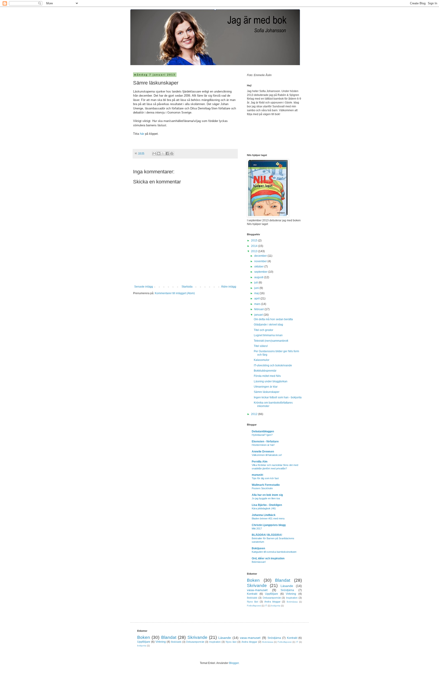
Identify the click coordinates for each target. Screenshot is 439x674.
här (142, 133)
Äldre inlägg (228, 286)
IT (266, 605)
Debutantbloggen (263, 431)
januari (259, 314)
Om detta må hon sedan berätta (273, 319)
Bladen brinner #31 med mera (268, 518)
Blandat (282, 580)
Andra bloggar (272, 601)
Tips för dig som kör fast (265, 478)
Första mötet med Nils (267, 376)
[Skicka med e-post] (154, 153)
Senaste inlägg (143, 286)
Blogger (234, 663)
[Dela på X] (163, 153)
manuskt (257, 474)
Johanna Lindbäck (264, 515)
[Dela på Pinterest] (171, 153)
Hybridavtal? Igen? (262, 434)
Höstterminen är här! (263, 445)
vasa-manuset (257, 590)
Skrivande (257, 585)
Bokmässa (292, 601)
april (257, 298)
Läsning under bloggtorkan (270, 381)
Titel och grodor (263, 330)
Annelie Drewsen (263, 451)
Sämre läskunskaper (266, 392)
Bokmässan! (259, 561)
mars (257, 304)
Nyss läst (252, 601)
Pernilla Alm (260, 461)
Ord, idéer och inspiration (268, 558)
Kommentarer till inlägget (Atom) (175, 293)
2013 (254, 251)
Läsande (287, 586)
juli (256, 282)
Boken (253, 580)
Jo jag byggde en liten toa (266, 498)
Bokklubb (252, 597)
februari (259, 309)
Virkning (291, 593)
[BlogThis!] (158, 153)
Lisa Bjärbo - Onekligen (267, 505)
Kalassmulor (261, 360)
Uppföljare (271, 593)
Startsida (187, 286)
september (261, 271)
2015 (254, 240)
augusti (259, 277)
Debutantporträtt (272, 597)
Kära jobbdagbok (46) (264, 508)
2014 (254, 246)
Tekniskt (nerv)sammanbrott (271, 340)
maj (257, 293)
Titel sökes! (261, 346)
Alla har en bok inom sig (267, 495)
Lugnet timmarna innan (268, 335)
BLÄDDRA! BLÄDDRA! (267, 535)
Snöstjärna (287, 590)
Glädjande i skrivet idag (268, 324)
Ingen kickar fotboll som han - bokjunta (278, 397)
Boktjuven (258, 548)
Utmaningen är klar (266, 386)
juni (257, 288)
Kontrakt (252, 593)
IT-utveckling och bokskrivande (273, 365)
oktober (259, 266)
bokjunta (275, 605)
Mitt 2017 (257, 528)
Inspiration (291, 597)
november (261, 261)
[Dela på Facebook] (167, 153)
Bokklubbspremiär (265, 370)
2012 (254, 414)
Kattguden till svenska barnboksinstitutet (274, 551)
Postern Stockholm (262, 488)
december (261, 255)
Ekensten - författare (265, 441)
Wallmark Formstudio (266, 484)
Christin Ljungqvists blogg (269, 525)
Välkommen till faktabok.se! (267, 455)
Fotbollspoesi (254, 605)
